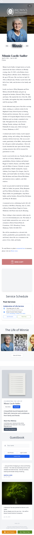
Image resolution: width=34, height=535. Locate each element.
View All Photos (17, 355)
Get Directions (10, 316)
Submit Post (17, 456)
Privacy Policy (12, 528)
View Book (7, 407)
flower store (14, 251)
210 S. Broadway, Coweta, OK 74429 (15, 313)
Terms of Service (21, 528)
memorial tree (21, 248)
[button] (17, 493)
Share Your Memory (10, 429)
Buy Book (16, 407)
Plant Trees (24, 316)
